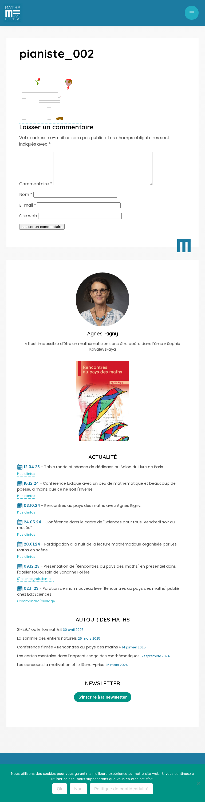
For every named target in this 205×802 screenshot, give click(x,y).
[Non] (198, 783)
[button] (192, 13)
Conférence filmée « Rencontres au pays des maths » (69, 647)
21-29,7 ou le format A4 (39, 629)
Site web (28, 216)
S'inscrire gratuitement (35, 578)
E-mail (27, 205)
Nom (25, 194)
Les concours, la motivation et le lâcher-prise (60, 664)
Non (78, 788)
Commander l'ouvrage (36, 601)
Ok (59, 788)
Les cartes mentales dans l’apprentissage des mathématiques (78, 656)
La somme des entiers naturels (47, 638)
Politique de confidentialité (121, 788)
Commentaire (35, 184)
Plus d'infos (26, 473)
